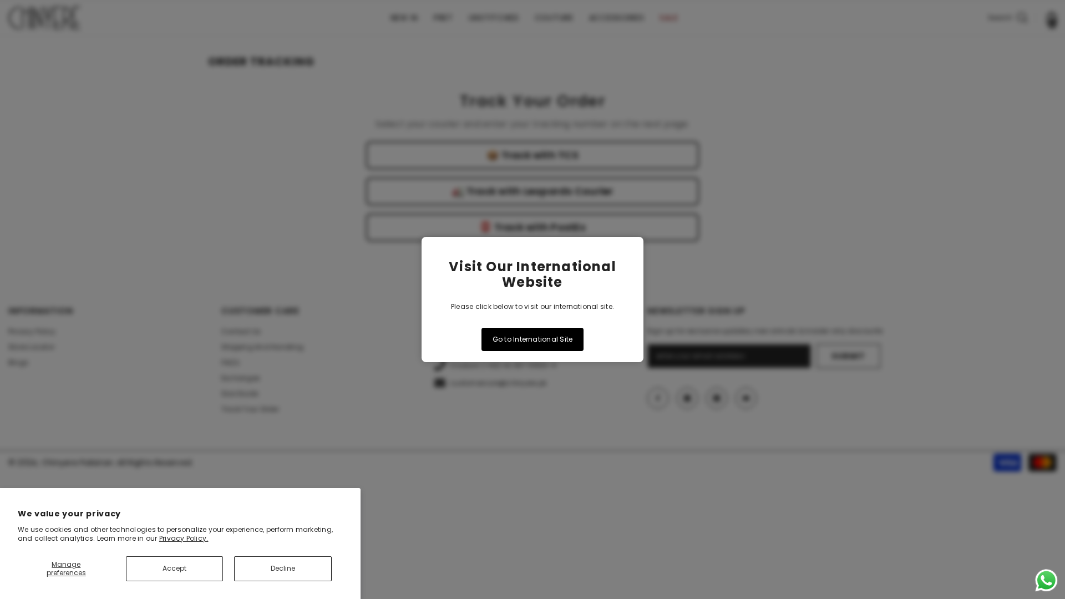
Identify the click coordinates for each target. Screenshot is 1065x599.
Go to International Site (533, 339)
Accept (174, 568)
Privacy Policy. (184, 538)
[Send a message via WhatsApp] (1046, 580)
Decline (283, 568)
